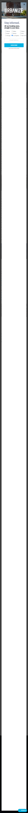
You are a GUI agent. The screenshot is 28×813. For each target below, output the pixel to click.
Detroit (14, 33)
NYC (22, 33)
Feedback (23, 810)
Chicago (8, 35)
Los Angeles (16, 35)
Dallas (14, 31)
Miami (22, 31)
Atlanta (8, 31)
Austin (7, 33)
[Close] (24, 5)
